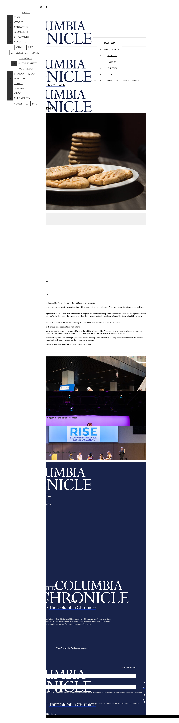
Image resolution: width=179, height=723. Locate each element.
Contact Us (21, 27)
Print (138, 80)
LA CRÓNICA (25, 58)
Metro (32, 47)
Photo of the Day (112, 49)
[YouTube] (144, 701)
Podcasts (112, 56)
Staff (17, 17)
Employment (21, 36)
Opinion (36, 52)
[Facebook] (144, 682)
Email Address (10, 672)
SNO (47, 714)
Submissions (21, 32)
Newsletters (129, 80)
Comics (112, 62)
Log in (53, 714)
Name (6, 683)
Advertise (20, 41)
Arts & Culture (20, 52)
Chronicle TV (112, 80)
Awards (18, 22)
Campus (20, 47)
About (26, 12)
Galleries (112, 68)
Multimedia (109, 43)
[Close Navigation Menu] (41, 7)
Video (112, 74)
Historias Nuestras (29, 63)
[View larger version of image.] (73, 162)
